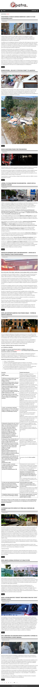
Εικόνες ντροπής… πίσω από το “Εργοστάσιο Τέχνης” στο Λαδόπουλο (18, 70)
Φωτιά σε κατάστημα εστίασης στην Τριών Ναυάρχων (14, 149)
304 (14, 682)
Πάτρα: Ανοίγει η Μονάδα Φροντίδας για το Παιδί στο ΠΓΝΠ (15, 560)
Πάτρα (3, 67)
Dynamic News (24, 685)
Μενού (4, 10)
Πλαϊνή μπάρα (34, 10)
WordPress (19, 685)
